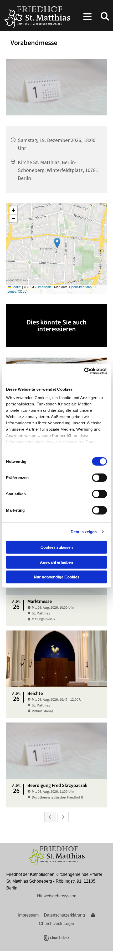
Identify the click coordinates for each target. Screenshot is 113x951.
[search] (105, 16)
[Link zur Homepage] (37, 17)
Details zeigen (84, 531)
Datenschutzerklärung (64, 915)
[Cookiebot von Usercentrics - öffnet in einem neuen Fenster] (84, 370)
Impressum (28, 915)
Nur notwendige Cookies (56, 577)
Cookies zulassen (56, 547)
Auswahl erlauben (56, 562)
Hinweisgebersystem (56, 896)
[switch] (99, 478)
